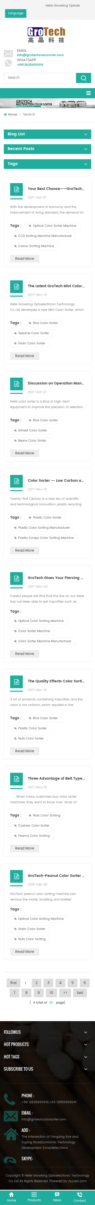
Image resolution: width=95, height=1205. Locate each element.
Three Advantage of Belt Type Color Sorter (56, 778)
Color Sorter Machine (34, 631)
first (13, 983)
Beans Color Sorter (32, 440)
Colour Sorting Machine (36, 246)
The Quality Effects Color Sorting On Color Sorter (56, 681)
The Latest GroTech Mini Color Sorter (56, 286)
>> (65, 993)
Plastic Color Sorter (47, 517)
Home (12, 114)
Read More (24, 259)
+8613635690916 (30, 64)
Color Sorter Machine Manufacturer (44, 641)
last (80, 993)
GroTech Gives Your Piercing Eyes (56, 578)
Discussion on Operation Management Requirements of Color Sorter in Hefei (56, 383)
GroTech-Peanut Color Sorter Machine (56, 876)
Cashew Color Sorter (33, 825)
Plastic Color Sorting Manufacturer (44, 527)
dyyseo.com (77, 1181)
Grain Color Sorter (31, 343)
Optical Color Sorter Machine (54, 225)
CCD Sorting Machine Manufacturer (45, 236)
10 (51, 993)
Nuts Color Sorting (46, 815)
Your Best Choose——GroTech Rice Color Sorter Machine (56, 189)
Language (15, 13)
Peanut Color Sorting (34, 835)
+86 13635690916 (35, 1102)
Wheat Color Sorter (32, 430)
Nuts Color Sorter (31, 738)
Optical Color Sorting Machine (41, 621)
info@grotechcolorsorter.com (40, 55)
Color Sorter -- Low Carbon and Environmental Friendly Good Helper (56, 481)
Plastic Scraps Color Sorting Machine (46, 538)
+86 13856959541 (63, 1102)
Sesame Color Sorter (33, 333)
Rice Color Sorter (45, 323)
